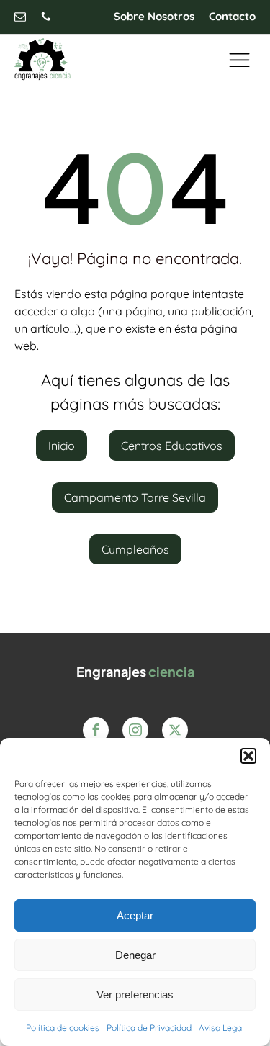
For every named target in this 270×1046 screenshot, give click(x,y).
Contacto (232, 16)
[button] (248, 756)
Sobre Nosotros (154, 16)
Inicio (61, 445)
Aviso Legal (221, 1027)
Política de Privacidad (149, 1027)
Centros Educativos (171, 445)
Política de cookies (62, 1027)
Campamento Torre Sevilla (135, 497)
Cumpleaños (135, 549)
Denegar (135, 955)
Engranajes (135, 671)
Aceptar (135, 915)
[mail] (20, 16)
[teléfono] (46, 16)
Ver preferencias (135, 994)
